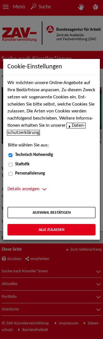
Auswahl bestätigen (52, 213)
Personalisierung (30, 173)
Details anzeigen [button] (23, 189)
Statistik (22, 164)
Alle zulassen (51, 230)
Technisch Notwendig (34, 155)
